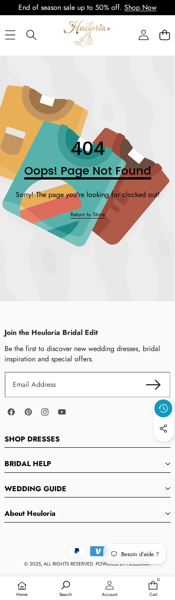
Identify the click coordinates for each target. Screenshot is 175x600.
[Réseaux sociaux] (163, 428)
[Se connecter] (143, 35)
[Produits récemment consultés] (163, 408)
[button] (164, 35)
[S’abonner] (153, 384)
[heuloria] (87, 34)
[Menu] (10, 35)
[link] (87, 215)
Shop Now (140, 7)
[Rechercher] (31, 35)
